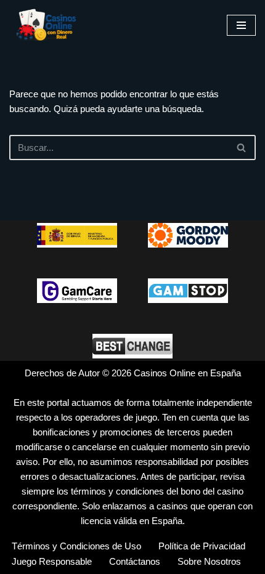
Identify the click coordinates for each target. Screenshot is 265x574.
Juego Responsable (52, 561)
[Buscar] (242, 147)
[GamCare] (77, 290)
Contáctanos (134, 561)
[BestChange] (132, 346)
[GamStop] (188, 290)
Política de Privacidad (201, 546)
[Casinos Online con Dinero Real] (46, 25)
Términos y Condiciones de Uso (76, 546)
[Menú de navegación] (241, 25)
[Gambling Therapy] (188, 235)
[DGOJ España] (77, 235)
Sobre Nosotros (209, 561)
